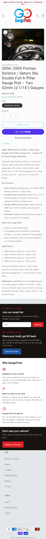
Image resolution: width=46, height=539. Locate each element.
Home (7, 502)
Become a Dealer (12, 459)
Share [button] (7, 143)
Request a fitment (13, 444)
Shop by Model (11, 507)
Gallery (8, 513)
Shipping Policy (11, 475)
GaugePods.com (19, 537)
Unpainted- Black (12, 105)
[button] (3, 15)
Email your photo (12, 351)
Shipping (5, 97)
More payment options (23, 137)
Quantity (5, 111)
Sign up (38, 325)
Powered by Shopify (29, 537)
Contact (8, 470)
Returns (8, 481)
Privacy (8, 486)
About (7, 464)
